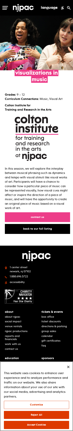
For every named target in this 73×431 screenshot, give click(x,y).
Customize (36, 404)
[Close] (68, 367)
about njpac (12, 316)
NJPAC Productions (16, 331)
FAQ (43, 345)
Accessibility (17, 282)
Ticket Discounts (51, 321)
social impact (13, 321)
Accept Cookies (36, 424)
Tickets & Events (52, 311)
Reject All (36, 414)
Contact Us (39, 217)
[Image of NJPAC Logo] (24, 8)
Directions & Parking (54, 326)
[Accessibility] (62, 8)
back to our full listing (39, 228)
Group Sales (48, 331)
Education (12, 358)
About (9, 311)
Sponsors (47, 358)
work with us (13, 344)
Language (49, 8)
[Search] (69, 8)
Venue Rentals (13, 326)
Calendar (47, 336)
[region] (36, 396)
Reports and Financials (12, 337)
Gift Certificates (50, 340)
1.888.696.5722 (19, 276)
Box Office (47, 316)
